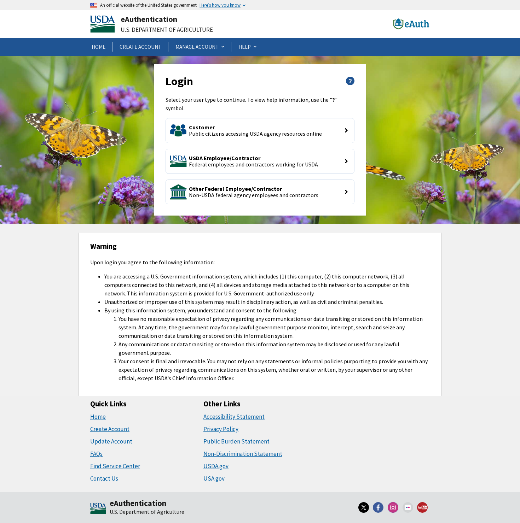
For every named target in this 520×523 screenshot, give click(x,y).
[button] (260, 130)
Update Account (111, 441)
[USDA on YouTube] (422, 507)
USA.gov (214, 478)
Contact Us (104, 478)
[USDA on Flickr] (407, 507)
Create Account (109, 429)
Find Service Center (115, 466)
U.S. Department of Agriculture (167, 30)
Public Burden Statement (236, 441)
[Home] (98, 509)
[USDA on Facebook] (378, 507)
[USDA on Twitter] (363, 507)
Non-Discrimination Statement (242, 454)
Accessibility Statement (234, 417)
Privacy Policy (220, 429)
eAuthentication (149, 19)
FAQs (96, 454)
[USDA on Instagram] (393, 507)
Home (98, 417)
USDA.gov (216, 466)
